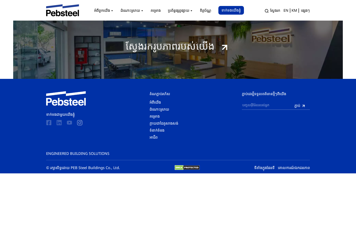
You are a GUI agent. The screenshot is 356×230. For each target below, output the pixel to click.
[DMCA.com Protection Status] (187, 167)
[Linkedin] (59, 122)
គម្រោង (155, 116)
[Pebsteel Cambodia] (66, 98)
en (285, 10)
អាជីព (154, 137)
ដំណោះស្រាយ (159, 109)
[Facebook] (49, 122)
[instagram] (79, 122)
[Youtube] (69, 123)
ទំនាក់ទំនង (157, 130)
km (294, 10)
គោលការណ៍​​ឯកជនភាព (294, 167)
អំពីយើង (155, 102)
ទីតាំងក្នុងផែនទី (264, 167)
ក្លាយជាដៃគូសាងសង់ (164, 123)
